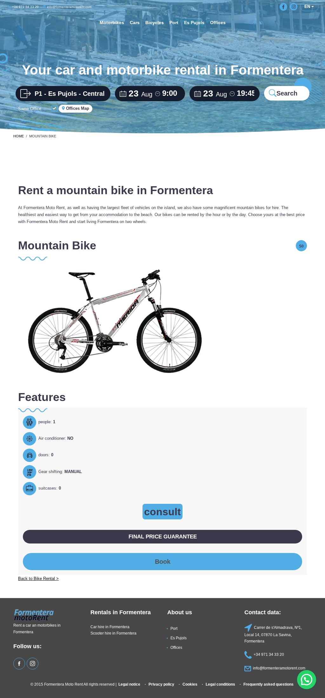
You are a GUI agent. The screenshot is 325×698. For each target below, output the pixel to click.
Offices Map (77, 108)
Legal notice (129, 684)
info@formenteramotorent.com (68, 7)
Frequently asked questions (268, 684)
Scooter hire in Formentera (113, 633)
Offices (176, 647)
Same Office (29, 108)
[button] (306, 679)
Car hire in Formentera (109, 626)
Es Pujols (178, 637)
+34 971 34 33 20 (25, 7)
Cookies (189, 684)
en (307, 6)
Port (173, 628)
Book (162, 561)
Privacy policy (161, 684)
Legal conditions (220, 684)
